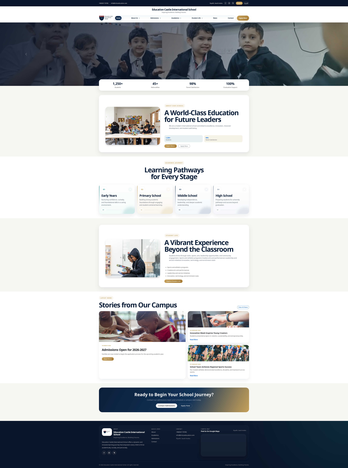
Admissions (155, 438)
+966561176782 (103, 3)
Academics (155, 435)
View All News (243, 307)
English (239, 3)
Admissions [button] (154, 18)
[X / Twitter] (232, 3)
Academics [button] (175, 18)
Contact (231, 18)
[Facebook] (225, 3)
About (153, 432)
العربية (246, 3)
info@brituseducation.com (119, 3)
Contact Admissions (166, 405)
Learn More (171, 146)
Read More (108, 359)
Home (118, 18)
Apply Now (243, 18)
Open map (223, 445)
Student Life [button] (196, 18)
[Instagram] (229, 3)
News (215, 18)
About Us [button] (134, 18)
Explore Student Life (173, 281)
